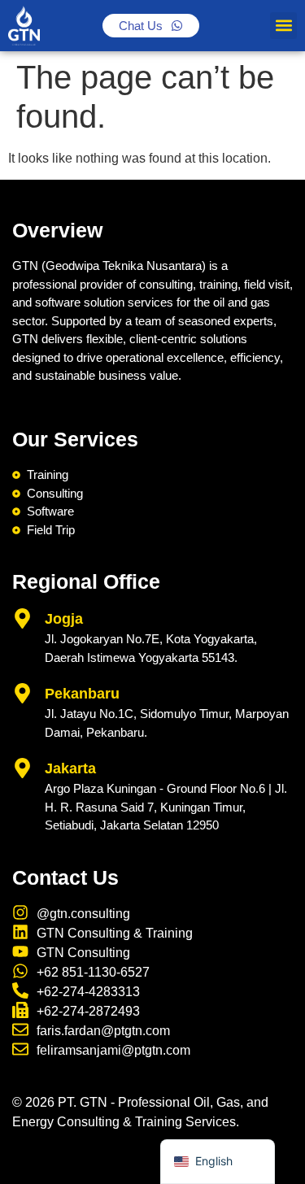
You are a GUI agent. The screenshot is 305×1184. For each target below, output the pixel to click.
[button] (283, 25)
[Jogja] (22, 618)
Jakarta (70, 768)
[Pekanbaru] (22, 693)
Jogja (64, 619)
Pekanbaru (82, 694)
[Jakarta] (22, 768)
